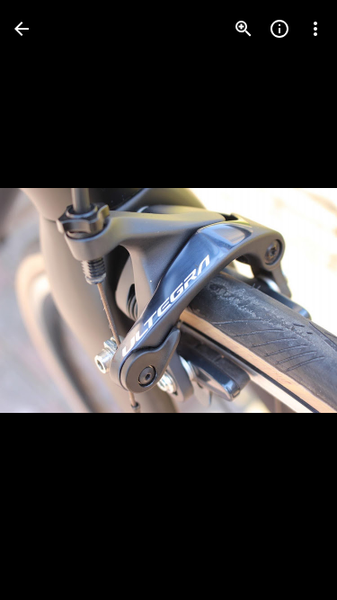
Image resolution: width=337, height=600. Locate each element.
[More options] (315, 29)
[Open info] (279, 29)
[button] (50, 300)
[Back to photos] (21, 28)
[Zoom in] (244, 29)
